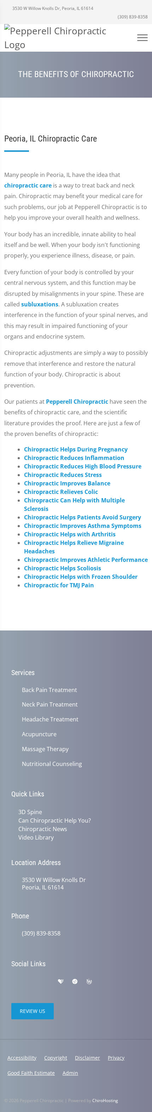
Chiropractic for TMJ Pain (59, 585)
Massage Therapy (45, 749)
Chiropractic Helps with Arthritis (70, 534)
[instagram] (119, 982)
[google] (14, 982)
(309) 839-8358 (132, 17)
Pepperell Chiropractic (77, 401)
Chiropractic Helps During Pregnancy (76, 449)
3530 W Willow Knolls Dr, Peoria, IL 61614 (52, 8)
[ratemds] (75, 982)
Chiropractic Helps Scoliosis (62, 568)
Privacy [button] (116, 1057)
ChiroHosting (105, 1100)
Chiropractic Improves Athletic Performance (86, 560)
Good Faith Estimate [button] (31, 1073)
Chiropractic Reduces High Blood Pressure (82, 466)
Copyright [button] (55, 1057)
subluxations (39, 304)
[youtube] (103, 982)
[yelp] (45, 982)
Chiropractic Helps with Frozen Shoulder (81, 577)
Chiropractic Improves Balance (67, 483)
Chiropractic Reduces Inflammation (74, 458)
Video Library (36, 837)
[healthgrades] (61, 982)
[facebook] (30, 982)
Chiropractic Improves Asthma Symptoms (82, 526)
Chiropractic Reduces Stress (63, 475)
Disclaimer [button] (87, 1057)
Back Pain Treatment (49, 690)
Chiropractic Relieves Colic (61, 492)
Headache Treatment (50, 719)
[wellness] (89, 982)
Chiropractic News (42, 829)
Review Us (32, 1011)
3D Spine (30, 812)
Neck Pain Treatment (50, 704)
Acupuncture (39, 734)
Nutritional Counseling (52, 764)
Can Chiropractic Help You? (54, 820)
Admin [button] (70, 1073)
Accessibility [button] (21, 1057)
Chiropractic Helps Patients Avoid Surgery (82, 517)
